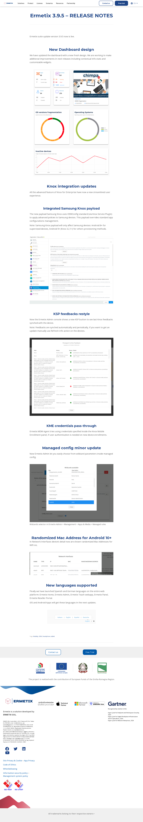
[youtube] (7, 753)
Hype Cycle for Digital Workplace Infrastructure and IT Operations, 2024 (123, 717)
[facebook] (7, 749)
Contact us (106, 3)
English (135, 3)
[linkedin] (24, 749)
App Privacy (29, 760)
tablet (53, 636)
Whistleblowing (10, 769)
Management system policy (15, 776)
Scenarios (49, 3)
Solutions (21, 3)
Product (30, 3)
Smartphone (46, 636)
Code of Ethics (9, 764)
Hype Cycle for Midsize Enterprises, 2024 (121, 720)
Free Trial (90, 652)
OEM (40, 636)
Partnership (71, 3)
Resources (59, 3)
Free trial (121, 3)
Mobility (35, 636)
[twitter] (16, 749)
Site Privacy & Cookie (12, 760)
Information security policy (15, 773)
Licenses (40, 3)
